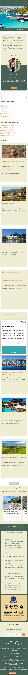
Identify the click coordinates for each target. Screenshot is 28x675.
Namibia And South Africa (6, 129)
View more (13, 55)
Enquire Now (14, 18)
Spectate (24, 648)
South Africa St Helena (5, 133)
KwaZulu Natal (3, 111)
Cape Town (3, 105)
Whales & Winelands (5, 118)
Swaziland (2, 115)
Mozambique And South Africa (7, 132)
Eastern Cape (3, 106)
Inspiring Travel (5, 648)
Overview (8, 29)
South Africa (15, 7)
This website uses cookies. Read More (14, 652)
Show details (21, 343)
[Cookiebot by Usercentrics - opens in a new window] (20, 322)
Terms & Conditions (14, 653)
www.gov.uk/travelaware (14, 618)
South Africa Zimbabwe (6, 137)
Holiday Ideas (20, 29)
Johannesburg (3, 108)
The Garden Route (15, 8)
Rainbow (18, 648)
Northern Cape (4, 113)
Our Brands (14, 650)
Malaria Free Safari (4, 119)
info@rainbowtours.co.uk (18, 667)
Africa (9, 7)
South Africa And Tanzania (6, 130)
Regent (12, 648)
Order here (12, 673)
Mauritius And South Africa (6, 127)
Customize (13, 352)
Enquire (14, 88)
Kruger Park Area (4, 110)
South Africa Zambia (5, 135)
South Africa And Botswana (7, 125)
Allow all (14, 348)
